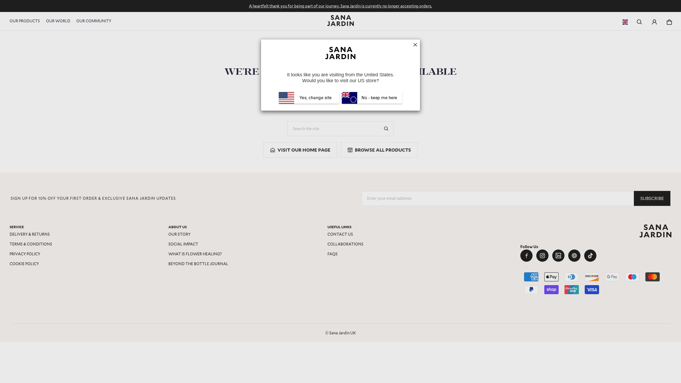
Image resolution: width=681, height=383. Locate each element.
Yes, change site (316, 97)
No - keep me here (378, 97)
